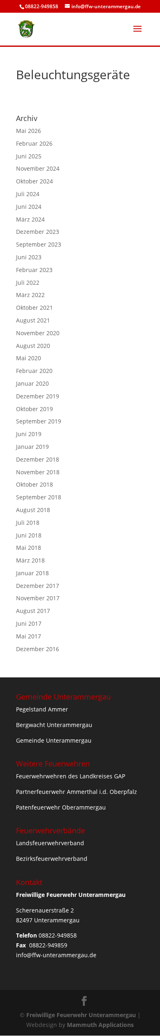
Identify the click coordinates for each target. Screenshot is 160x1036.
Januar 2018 (32, 573)
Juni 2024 (28, 206)
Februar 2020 (34, 371)
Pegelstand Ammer (42, 709)
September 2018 (38, 497)
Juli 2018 (27, 522)
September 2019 (38, 421)
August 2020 (33, 346)
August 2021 (33, 320)
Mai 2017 (28, 636)
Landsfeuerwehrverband (50, 843)
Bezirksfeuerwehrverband (51, 858)
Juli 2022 (27, 282)
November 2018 (37, 472)
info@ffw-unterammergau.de (56, 955)
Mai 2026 (28, 131)
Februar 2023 (34, 270)
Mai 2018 (28, 547)
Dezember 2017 (37, 586)
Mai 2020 (28, 358)
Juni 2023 (28, 257)
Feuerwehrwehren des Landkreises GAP (70, 776)
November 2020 (37, 333)
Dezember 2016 (37, 649)
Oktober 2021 (34, 307)
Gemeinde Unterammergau (53, 740)
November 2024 (37, 168)
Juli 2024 (27, 194)
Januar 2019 (32, 447)
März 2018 (30, 560)
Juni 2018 (28, 535)
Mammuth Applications (100, 1025)
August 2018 (33, 510)
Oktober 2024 (34, 181)
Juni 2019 (28, 434)
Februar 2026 (34, 143)
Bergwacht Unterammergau (54, 725)
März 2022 (30, 295)
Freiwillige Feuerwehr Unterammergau (81, 1015)
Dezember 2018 (37, 459)
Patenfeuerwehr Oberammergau (61, 807)
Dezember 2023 (37, 232)
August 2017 (33, 611)
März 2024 (30, 219)
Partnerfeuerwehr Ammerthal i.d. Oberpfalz (76, 792)
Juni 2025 (28, 156)
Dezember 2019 (37, 396)
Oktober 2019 (34, 409)
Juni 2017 (28, 623)
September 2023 (38, 244)
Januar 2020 (32, 383)
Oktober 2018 (34, 484)
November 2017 (37, 598)
